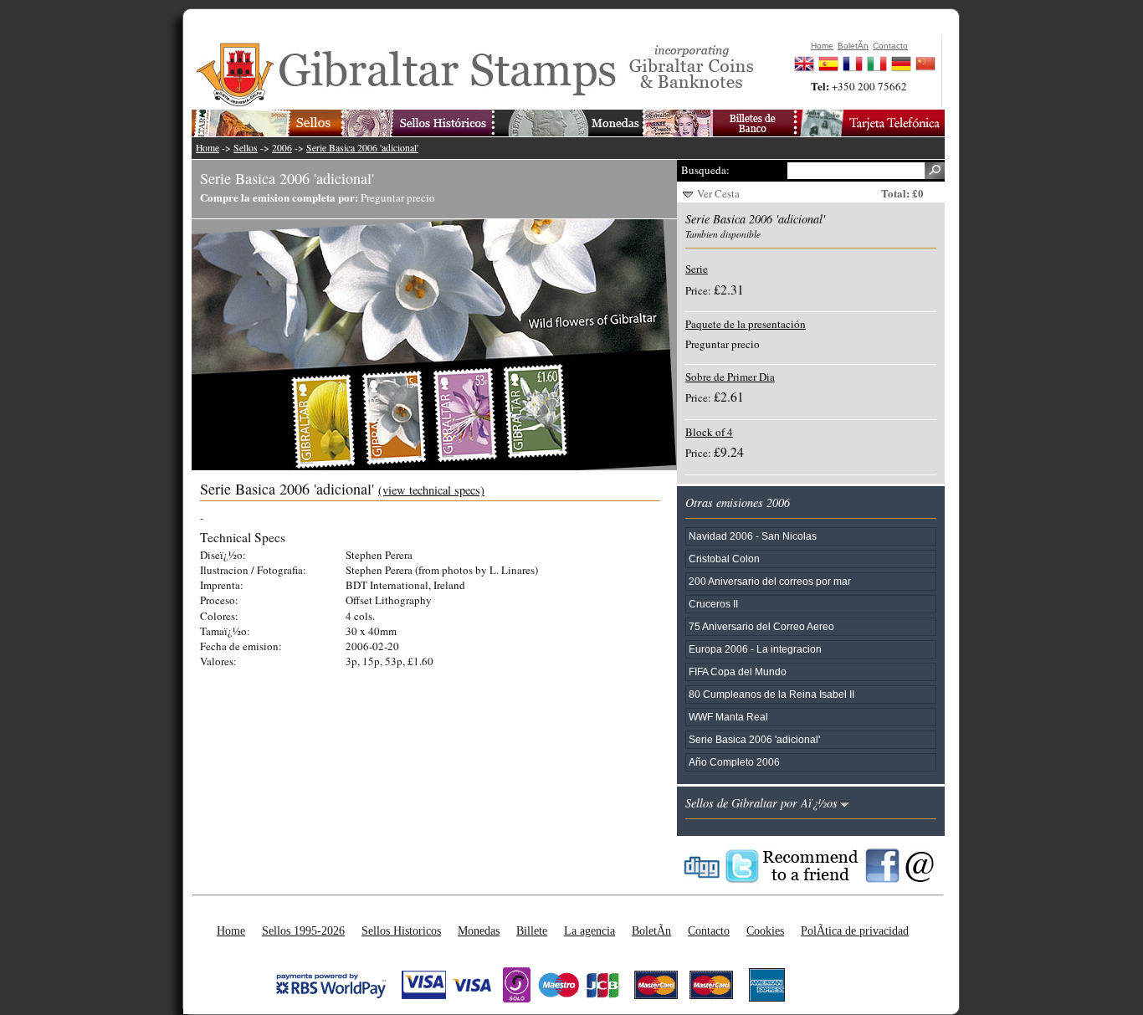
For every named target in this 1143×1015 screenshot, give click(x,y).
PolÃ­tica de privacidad (855, 930)
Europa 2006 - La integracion (755, 648)
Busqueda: (705, 169)
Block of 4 (709, 431)
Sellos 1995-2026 (303, 930)
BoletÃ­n (651, 930)
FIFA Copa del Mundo (738, 671)
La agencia (589, 930)
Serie (696, 268)
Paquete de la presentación (745, 323)
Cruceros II (713, 603)
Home (207, 147)
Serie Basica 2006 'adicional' (362, 147)
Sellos (245, 147)
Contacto (709, 930)
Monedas (479, 930)
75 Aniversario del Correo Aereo (761, 626)
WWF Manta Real (728, 716)
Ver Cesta (718, 193)
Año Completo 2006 (734, 761)
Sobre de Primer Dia (730, 376)
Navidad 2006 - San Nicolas (753, 536)
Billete (531, 930)
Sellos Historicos (401, 930)
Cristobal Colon (724, 558)
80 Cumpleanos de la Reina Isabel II (771, 694)
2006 (282, 147)
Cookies (765, 930)
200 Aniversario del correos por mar (770, 581)
